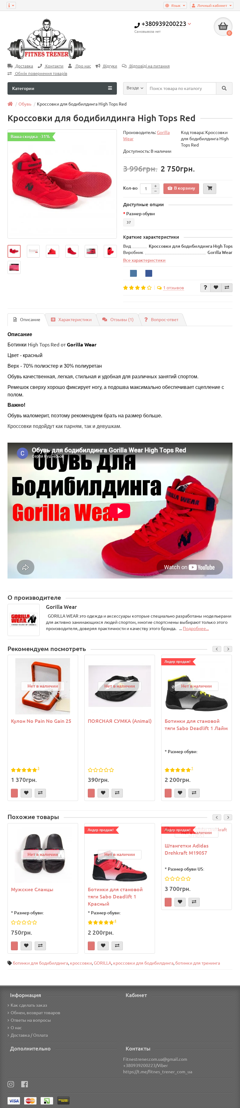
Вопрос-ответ (164, 319)
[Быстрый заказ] (209, 188)
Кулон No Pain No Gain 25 (41, 721)
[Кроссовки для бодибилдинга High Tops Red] (62, 184)
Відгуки (109, 66)
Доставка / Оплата (29, 1035)
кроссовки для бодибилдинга (143, 963)
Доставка (23, 66)
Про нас (83, 66)
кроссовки (81, 963)
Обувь (24, 104)
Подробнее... (196, 628)
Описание (30, 319)
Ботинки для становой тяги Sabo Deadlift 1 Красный (115, 897)
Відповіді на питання (149, 66)
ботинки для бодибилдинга (40, 963)
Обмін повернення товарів (40, 73)
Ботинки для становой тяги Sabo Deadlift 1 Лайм (196, 724)
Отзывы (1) (122, 319)
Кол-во (130, 188)
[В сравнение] (226, 287)
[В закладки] (216, 287)
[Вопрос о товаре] (205, 287)
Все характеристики (144, 260)
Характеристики (75, 319)
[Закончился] (14, 793)
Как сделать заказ (29, 1005)
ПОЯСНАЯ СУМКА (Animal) (120, 721)
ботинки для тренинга (197, 963)
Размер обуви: (183, 751)
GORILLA (102, 963)
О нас (16, 1027)
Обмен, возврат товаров (35, 1012)
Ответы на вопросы (31, 1020)
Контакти (53, 66)
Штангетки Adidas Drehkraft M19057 (186, 849)
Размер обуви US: (186, 869)
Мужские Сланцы (32, 889)
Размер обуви (140, 213)
